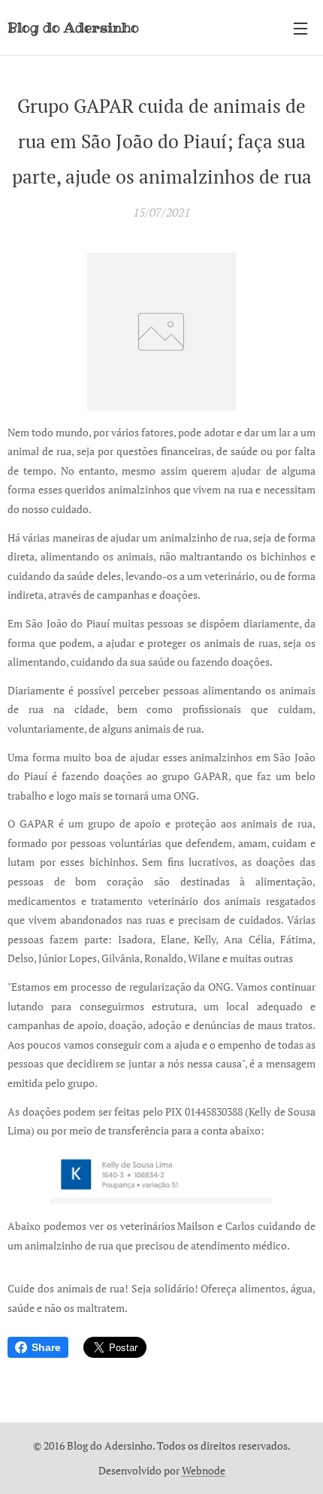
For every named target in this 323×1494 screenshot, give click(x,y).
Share (46, 1347)
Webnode (203, 1470)
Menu (300, 28)
